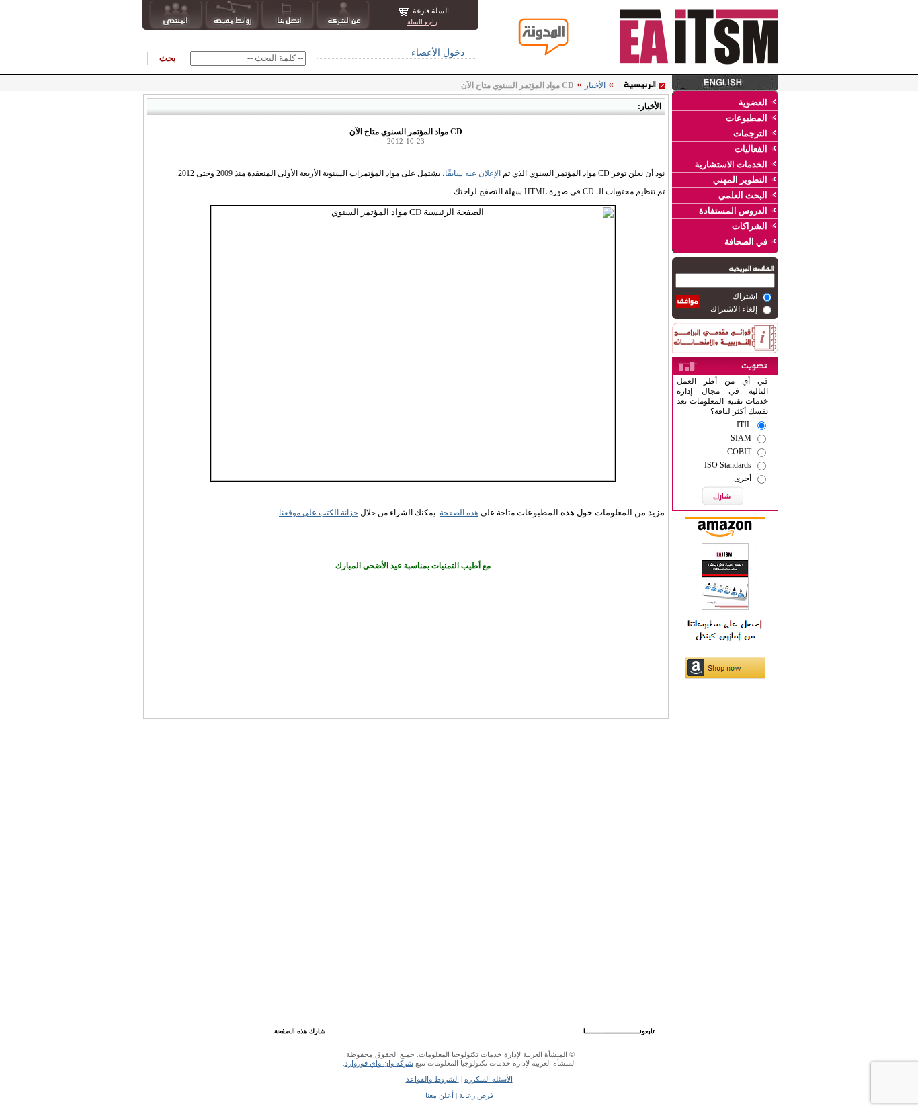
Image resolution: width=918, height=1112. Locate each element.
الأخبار (595, 85)
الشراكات (749, 226)
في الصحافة (745, 242)
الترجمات (750, 133)
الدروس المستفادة (733, 211)
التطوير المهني (740, 180)
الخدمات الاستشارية (731, 164)
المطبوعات (746, 118)
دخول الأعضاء (437, 53)
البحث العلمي (742, 195)
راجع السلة (422, 22)
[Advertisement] (725, 766)
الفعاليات (751, 149)
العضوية (753, 102)
